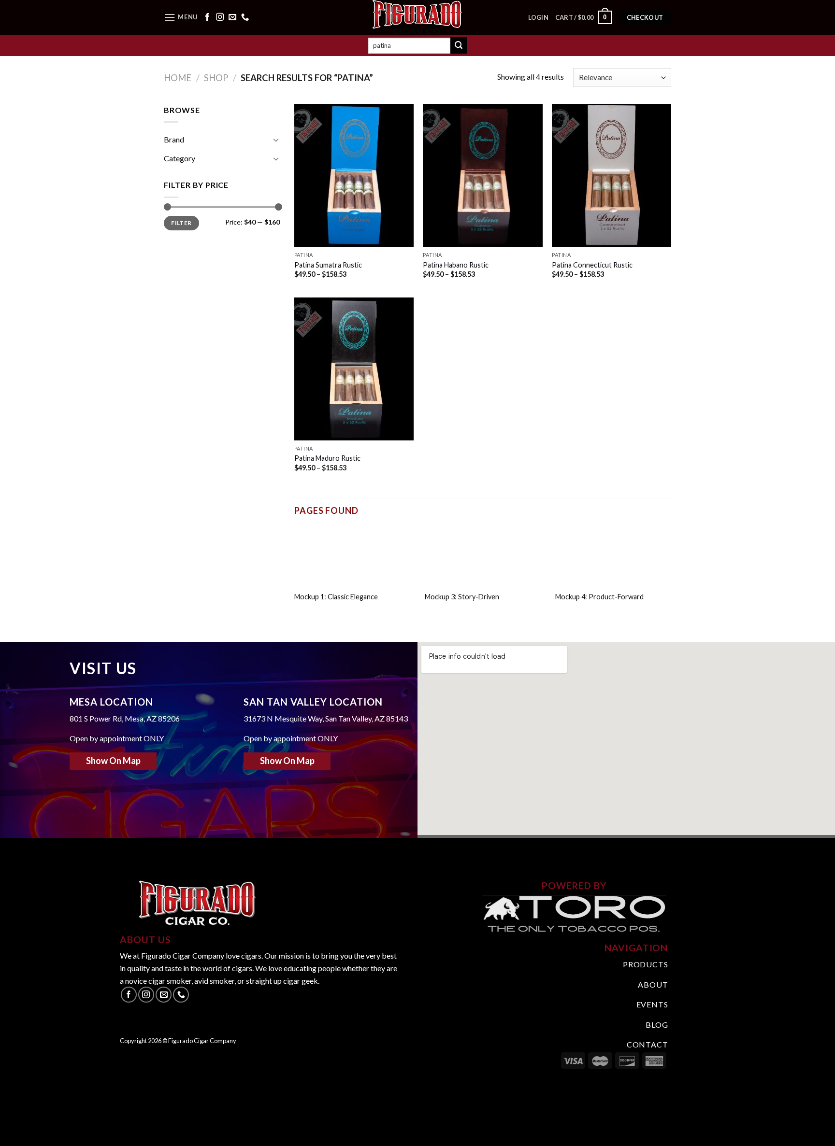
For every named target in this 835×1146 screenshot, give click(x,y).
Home (177, 77)
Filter (181, 222)
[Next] (673, 572)
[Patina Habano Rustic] (482, 175)
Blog (657, 1024)
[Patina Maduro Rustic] (354, 368)
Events (652, 1004)
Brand (174, 139)
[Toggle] (276, 139)
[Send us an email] (232, 17)
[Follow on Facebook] (207, 17)
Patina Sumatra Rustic (328, 265)
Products (645, 964)
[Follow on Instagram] (220, 17)
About (653, 984)
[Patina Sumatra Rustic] (354, 175)
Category (179, 158)
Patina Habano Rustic (456, 265)
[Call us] (245, 17)
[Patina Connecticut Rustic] (611, 175)
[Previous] (292, 572)
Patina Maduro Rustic (327, 458)
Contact (647, 1044)
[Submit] (458, 45)
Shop (216, 77)
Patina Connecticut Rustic (592, 265)
